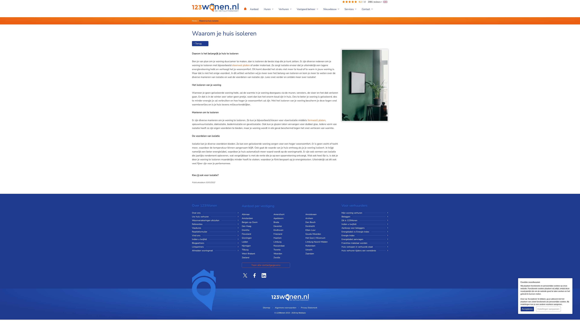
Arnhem (309, 218)
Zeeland (245, 257)
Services (349, 9)
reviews (374, 1)
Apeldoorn (279, 218)
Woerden (278, 253)
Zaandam (309, 253)
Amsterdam (247, 218)
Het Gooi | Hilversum (315, 238)
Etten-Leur (310, 230)
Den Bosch (310, 222)
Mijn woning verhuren (352, 212)
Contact (366, 9)
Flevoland (246, 234)
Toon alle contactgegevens (265, 265)
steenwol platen (241, 65)
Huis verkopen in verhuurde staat (357, 246)
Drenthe (245, 230)
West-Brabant (248, 253)
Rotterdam (310, 245)
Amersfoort (279, 214)
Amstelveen (311, 214)
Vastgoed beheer (306, 9)
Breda (276, 222)
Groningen (247, 238)
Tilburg (245, 249)
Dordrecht (310, 226)
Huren (267, 9)
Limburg (277, 241)
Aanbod (254, 9)
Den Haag (246, 226)
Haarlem (278, 238)
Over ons (196, 212)
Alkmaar (246, 214)
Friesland (278, 234)
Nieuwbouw (330, 9)
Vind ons (196, 235)
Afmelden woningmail (202, 250)
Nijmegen (246, 245)
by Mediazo (301, 313)
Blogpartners (198, 243)
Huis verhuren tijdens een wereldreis (359, 250)
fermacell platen (316, 120)
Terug (198, 43)
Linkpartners (198, 246)
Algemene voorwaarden (285, 307)
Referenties (197, 224)
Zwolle (277, 257)
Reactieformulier (199, 231)
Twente (277, 249)
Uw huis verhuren (200, 216)
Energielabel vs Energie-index (355, 231)
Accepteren (527, 309)
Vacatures (196, 228)
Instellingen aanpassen (548, 309)
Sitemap (266, 307)
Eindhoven (278, 230)
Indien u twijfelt (199, 239)
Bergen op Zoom (250, 222)
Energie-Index (348, 235)
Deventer (278, 226)
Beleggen (346, 216)
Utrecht (308, 249)
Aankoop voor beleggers (353, 228)
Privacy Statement (309, 307)
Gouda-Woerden (313, 234)
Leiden (245, 241)
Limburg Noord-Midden (316, 241)
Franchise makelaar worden (354, 243)
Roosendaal (279, 245)
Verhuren (284, 9)
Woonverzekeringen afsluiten (205, 220)
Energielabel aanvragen (352, 239)
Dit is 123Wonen (349, 220)
